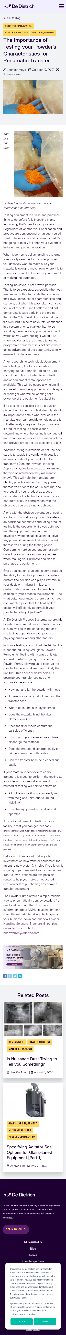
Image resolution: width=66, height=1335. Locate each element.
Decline (45, 1321)
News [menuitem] (33, 1255)
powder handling (16, 32)
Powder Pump (12, 624)
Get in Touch (14, 1229)
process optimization (18, 26)
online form (11, 928)
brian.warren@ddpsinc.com (21, 933)
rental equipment (43, 32)
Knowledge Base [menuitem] (33, 1261)
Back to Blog (12, 18)
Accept (21, 1321)
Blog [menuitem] (33, 1249)
